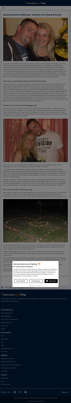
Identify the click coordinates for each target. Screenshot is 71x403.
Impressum (39, 285)
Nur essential (21, 281)
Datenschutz (32, 285)
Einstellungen (36, 281)
